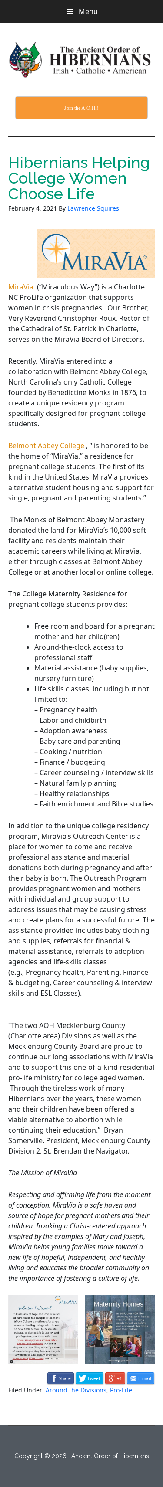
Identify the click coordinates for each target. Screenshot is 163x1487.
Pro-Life (121, 1390)
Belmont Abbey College (46, 445)
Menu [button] (88, 11)
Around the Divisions (76, 1390)
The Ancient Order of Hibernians (81, 59)
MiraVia (20, 287)
